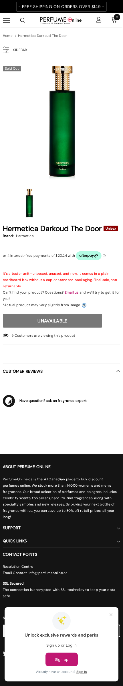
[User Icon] (99, 20)
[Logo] (61, 20)
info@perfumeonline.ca (48, 573)
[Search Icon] (22, 20)
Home (8, 35)
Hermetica (25, 236)
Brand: (8, 236)
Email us (72, 292)
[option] (61, 121)
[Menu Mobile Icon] (6, 20)
